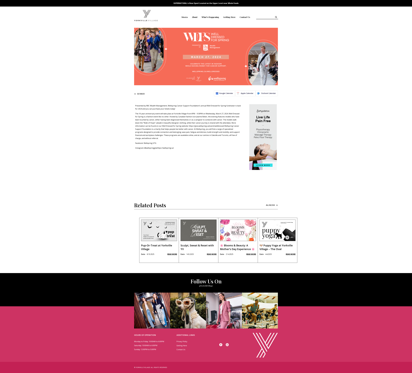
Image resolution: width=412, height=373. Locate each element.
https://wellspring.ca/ (165, 148)
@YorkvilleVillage (206, 286)
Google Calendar (226, 93)
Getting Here (229, 17)
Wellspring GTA (150, 143)
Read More (172, 254)
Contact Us (245, 17)
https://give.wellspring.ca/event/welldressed (206, 126)
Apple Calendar (247, 93)
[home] (146, 17)
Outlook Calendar (268, 93)
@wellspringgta (150, 148)
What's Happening (210, 17)
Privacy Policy (181, 341)
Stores (185, 17)
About (194, 17)
